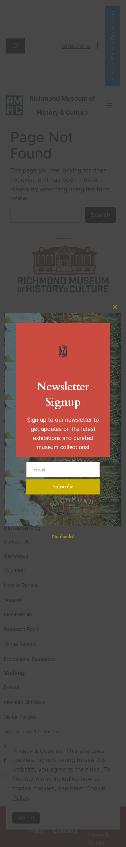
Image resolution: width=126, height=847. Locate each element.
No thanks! (63, 536)
